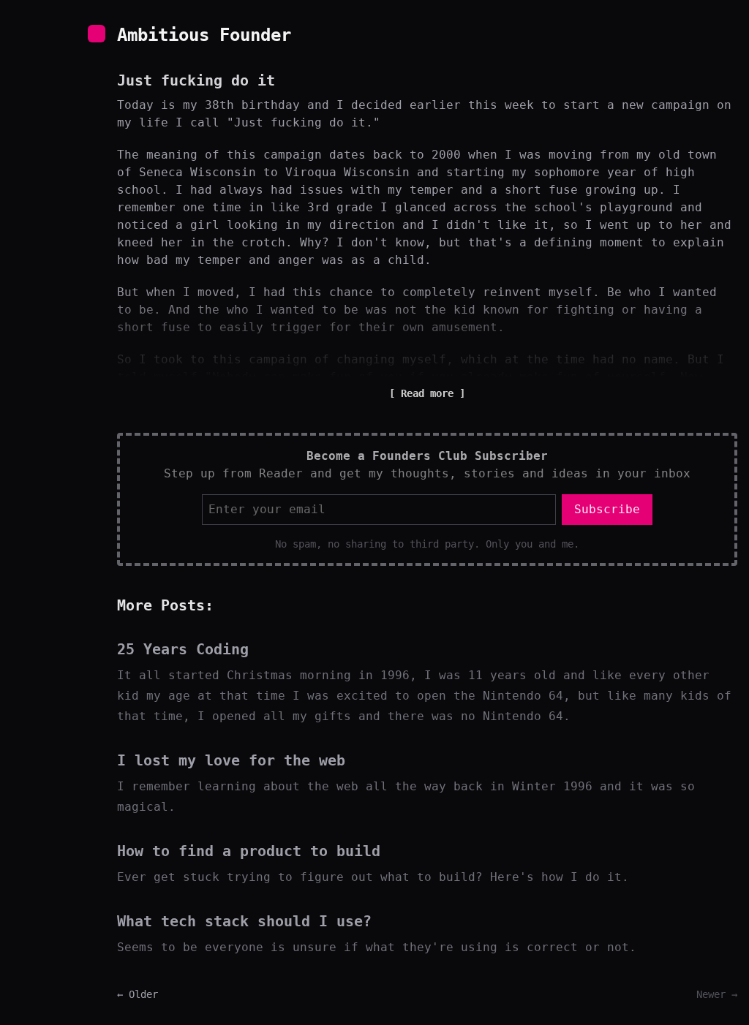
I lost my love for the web (231, 760)
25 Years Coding (183, 649)
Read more (427, 393)
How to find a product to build (248, 851)
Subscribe (607, 509)
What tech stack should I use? (244, 921)
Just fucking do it (196, 80)
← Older (137, 994)
